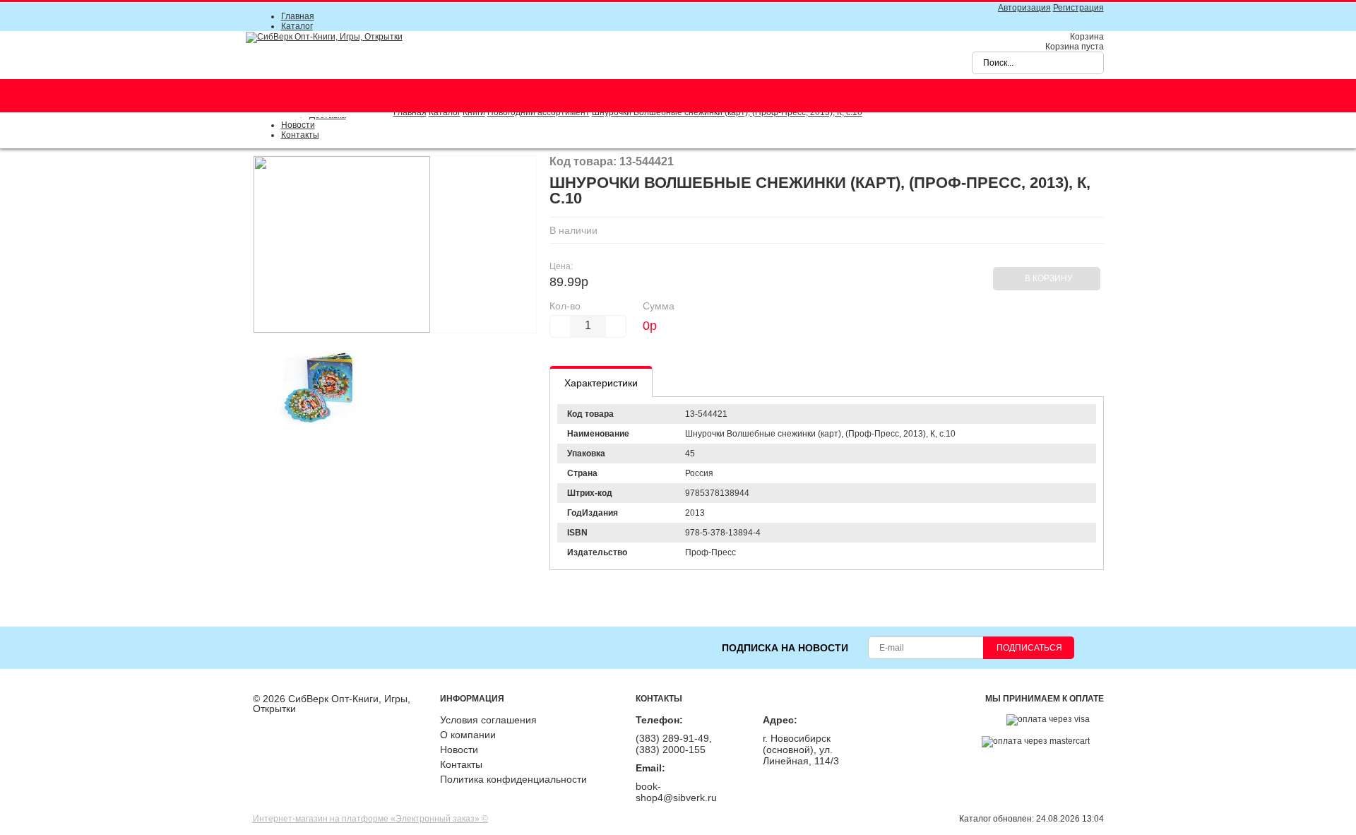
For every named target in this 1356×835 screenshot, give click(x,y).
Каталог (297, 26)
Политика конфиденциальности (513, 779)
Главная (297, 16)
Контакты (300, 135)
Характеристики (601, 383)
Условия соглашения (488, 720)
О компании (468, 734)
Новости (298, 125)
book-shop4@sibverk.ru (676, 792)
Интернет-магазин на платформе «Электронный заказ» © (370, 819)
